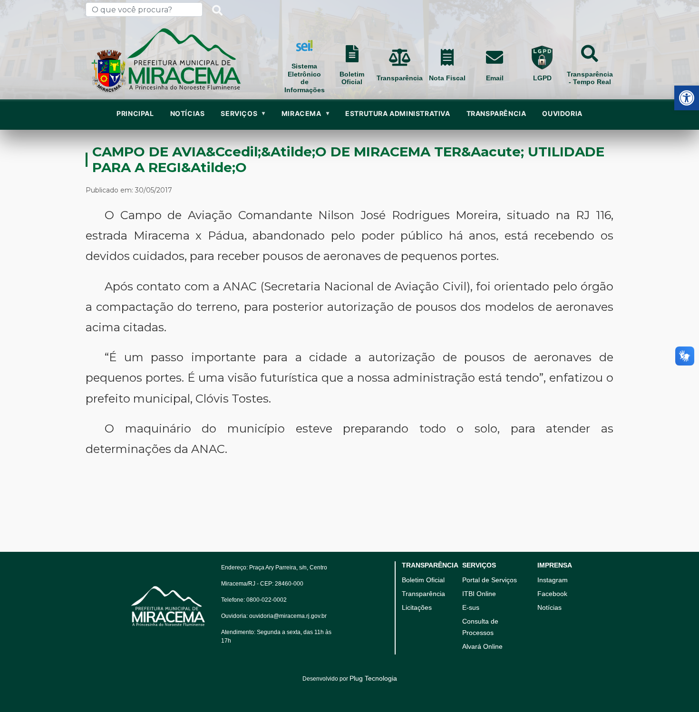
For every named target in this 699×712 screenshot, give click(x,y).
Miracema (305, 113)
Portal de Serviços (489, 580)
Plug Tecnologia (373, 678)
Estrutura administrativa (397, 113)
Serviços (243, 113)
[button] (686, 98)
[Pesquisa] (217, 9)
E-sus (470, 607)
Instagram (552, 580)
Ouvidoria (562, 113)
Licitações (417, 607)
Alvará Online (482, 646)
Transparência (496, 113)
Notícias (549, 607)
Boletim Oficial (423, 580)
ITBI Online (479, 593)
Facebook (552, 593)
